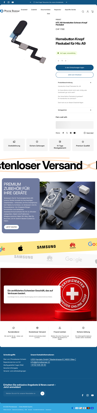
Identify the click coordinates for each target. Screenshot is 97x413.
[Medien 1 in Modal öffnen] (27, 43)
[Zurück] (31, 2)
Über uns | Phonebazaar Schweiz (14, 359)
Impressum (48, 409)
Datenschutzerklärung (17, 409)
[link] (38, 365)
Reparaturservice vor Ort (12, 362)
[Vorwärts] (66, 2)
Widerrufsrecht (7, 409)
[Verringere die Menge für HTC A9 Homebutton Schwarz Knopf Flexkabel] (58, 60)
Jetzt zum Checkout (74, 75)
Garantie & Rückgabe (10, 368)
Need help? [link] (90, 133)
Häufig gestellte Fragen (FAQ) (13, 365)
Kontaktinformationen (38, 409)
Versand (30, 409)
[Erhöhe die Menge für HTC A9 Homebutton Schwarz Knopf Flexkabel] (66, 60)
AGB (26, 409)
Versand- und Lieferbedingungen (14, 371)
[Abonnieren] (42, 393)
